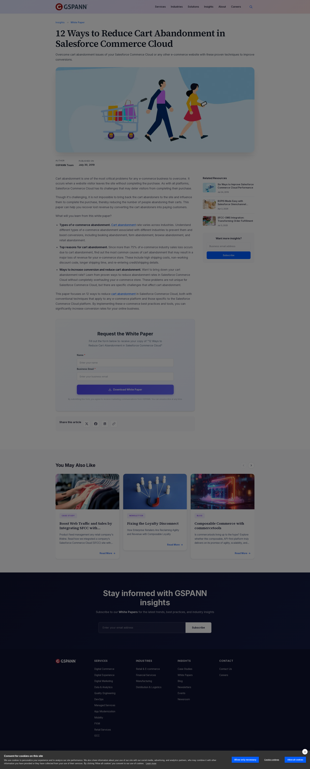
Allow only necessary (245, 760)
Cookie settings (271, 760)
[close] (305, 751)
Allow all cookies (295, 760)
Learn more (151, 763)
